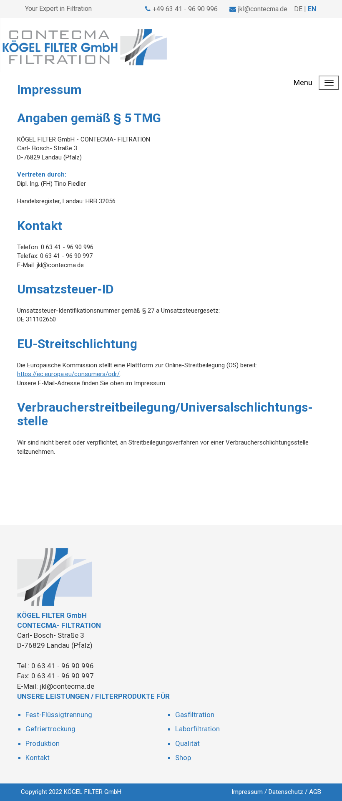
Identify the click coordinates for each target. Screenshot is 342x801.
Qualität (187, 743)
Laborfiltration (197, 729)
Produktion (42, 743)
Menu (303, 82)
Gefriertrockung (50, 729)
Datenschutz (286, 792)
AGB (315, 792)
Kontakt (37, 757)
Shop (183, 757)
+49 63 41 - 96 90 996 (185, 9)
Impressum (247, 792)
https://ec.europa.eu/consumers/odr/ (68, 374)
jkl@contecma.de (262, 9)
